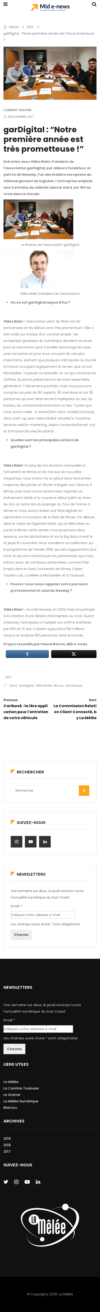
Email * (16, 906)
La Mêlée (11, 1081)
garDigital (26, 685)
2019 (7, 1138)
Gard (13, 685)
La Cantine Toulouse (21, 1088)
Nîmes (58, 685)
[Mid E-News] (50, 8)
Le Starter (11, 1094)
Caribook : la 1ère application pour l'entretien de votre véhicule (25, 709)
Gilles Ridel (44, 685)
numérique (73, 685)
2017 (30, 27)
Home (13, 27)
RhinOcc (10, 1107)
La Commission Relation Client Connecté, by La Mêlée (75, 709)
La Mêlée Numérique (20, 1101)
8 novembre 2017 (20, 117)
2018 (7, 1145)
